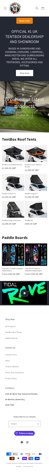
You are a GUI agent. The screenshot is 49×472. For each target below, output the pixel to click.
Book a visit (24, 21)
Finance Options (12, 366)
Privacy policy (28, 466)
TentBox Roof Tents (13, 332)
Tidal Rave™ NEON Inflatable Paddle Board (12, 270)
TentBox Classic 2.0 (9, 193)
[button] (5, 8)
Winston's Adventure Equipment (23, 463)
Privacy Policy (11, 378)
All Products (10, 326)
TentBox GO (29, 220)
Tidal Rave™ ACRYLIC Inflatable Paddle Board (33, 270)
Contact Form (11, 355)
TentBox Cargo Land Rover (11, 220)
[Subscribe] (37, 424)
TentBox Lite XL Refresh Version (33, 166)
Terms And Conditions (14, 372)
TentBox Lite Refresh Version (12, 165)
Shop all (24, 115)
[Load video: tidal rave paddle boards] (24, 293)
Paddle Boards (11, 338)
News (7, 360)
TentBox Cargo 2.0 (31, 193)
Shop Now (24, 73)
